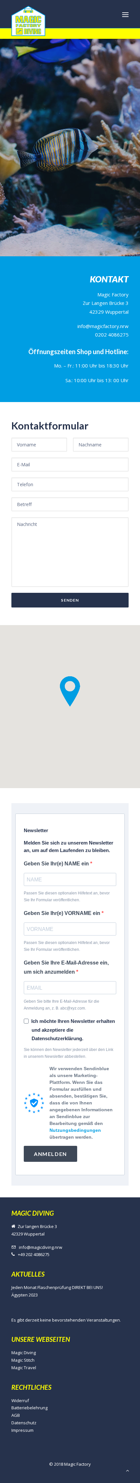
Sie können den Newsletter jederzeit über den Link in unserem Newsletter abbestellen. (68, 1053)
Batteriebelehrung (29, 1408)
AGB (15, 1415)
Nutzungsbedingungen (75, 1130)
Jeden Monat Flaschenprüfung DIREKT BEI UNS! (57, 1287)
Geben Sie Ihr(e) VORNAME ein (63, 913)
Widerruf (20, 1400)
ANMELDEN (50, 1154)
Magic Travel (23, 1368)
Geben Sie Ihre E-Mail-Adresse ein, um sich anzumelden (66, 967)
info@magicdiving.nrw (40, 1247)
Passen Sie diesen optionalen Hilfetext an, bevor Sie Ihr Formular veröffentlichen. (67, 896)
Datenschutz (23, 1423)
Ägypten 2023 (24, 1295)
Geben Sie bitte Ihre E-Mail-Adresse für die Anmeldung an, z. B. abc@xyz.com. (61, 1005)
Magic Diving (23, 1353)
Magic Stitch (23, 1360)
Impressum (22, 1430)
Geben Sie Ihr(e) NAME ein (57, 863)
